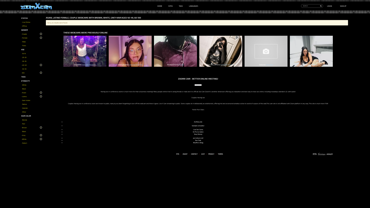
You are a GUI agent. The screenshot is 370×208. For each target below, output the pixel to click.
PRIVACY (211, 154)
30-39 (24, 61)
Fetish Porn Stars (198, 109)
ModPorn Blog (198, 142)
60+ (23, 73)
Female (24, 38)
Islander (25, 108)
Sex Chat (198, 140)
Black (24, 89)
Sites (170, 6)
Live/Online (26, 22)
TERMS (220, 154)
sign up (343, 6)
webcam (143, 103)
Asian (24, 93)
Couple (24, 34)
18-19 (24, 53)
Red (23, 124)
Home (159, 6)
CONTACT (194, 154)
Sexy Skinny (198, 134)
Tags (181, 6)
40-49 (24, 65)
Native (24, 104)
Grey (23, 135)
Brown (24, 127)
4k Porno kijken (198, 132)
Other (24, 112)
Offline (24, 26)
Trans (24, 45)
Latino (24, 96)
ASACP (185, 154)
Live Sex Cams (198, 129)
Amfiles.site (198, 122)
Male (24, 42)
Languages (193, 6)
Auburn (24, 143)
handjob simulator (198, 126)
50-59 (24, 69)
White (24, 85)
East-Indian (26, 100)
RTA (177, 154)
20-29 (24, 57)
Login (329, 6)
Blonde (24, 120)
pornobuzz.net (198, 138)
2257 (203, 154)
